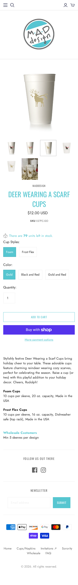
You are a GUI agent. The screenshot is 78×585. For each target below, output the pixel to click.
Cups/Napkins (26, 548)
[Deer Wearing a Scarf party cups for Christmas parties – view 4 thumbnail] (66, 148)
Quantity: (9, 287)
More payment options (39, 340)
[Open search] (12, 5)
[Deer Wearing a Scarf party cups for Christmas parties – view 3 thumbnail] (48, 148)
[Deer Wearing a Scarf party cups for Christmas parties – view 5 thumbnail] (11, 166)
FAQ (48, 553)
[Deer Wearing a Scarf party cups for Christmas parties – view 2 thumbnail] (30, 148)
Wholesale (33, 553)
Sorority (67, 548)
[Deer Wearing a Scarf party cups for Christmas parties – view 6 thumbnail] (30, 169)
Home (7, 548)
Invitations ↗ (49, 548)
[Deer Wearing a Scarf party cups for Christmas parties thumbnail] (11, 148)
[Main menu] (5, 5)
